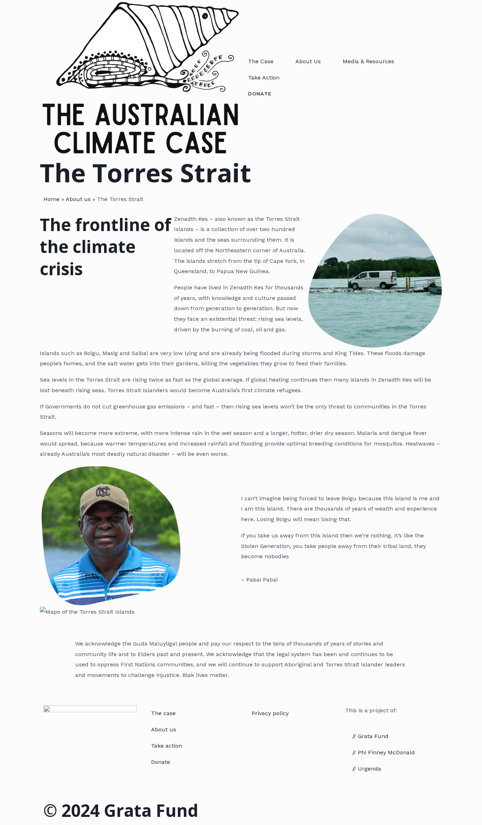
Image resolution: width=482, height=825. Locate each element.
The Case (260, 61)
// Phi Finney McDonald (383, 752)
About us (78, 199)
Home (51, 199)
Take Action (263, 77)
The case (163, 713)
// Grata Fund (370, 736)
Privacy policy (270, 713)
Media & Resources (368, 61)
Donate (160, 762)
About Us (308, 61)
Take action (166, 745)
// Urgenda (366, 768)
